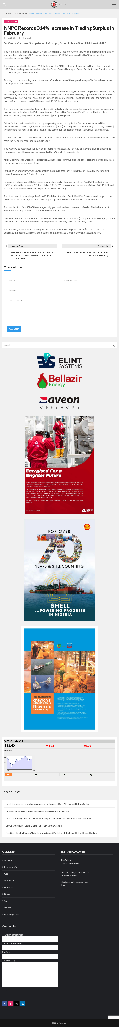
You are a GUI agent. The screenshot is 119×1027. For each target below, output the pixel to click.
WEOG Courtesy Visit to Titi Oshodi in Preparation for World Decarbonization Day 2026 (48, 818)
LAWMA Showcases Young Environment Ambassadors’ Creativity (37, 811)
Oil (5, 901)
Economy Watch (12, 867)
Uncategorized (11, 22)
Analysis (8, 860)
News (7, 894)
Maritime (8, 887)
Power (7, 907)
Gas (6, 873)
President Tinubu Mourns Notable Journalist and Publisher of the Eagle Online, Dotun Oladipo (51, 833)
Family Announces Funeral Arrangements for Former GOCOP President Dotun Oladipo (48, 804)
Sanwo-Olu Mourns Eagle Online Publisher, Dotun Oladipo (34, 825)
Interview (9, 880)
